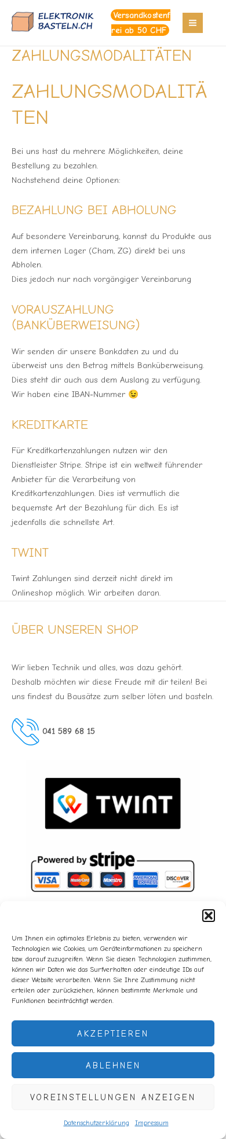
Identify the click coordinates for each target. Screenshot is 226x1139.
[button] (208, 915)
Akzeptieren (113, 1033)
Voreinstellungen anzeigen (113, 1097)
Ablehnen (113, 1065)
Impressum (152, 1123)
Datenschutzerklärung (96, 1123)
